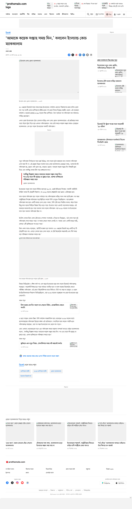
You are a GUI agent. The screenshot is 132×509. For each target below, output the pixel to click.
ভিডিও (72, 14)
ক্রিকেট (8, 33)
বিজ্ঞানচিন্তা (49, 469)
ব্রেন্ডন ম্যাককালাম (56, 371)
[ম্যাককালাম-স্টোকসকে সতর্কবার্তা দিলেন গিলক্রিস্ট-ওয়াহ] (120, 147)
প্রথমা (27, 473)
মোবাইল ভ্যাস (50, 473)
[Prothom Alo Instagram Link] (18, 483)
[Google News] (27, 483)
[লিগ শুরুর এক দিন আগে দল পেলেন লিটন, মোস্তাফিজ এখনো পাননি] (74, 306)
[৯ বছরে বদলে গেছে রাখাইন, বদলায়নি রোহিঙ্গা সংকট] (50, 6)
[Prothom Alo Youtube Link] (23, 483)
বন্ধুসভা (88, 469)
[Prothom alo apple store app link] (120, 483)
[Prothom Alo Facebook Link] (8, 483)
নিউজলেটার (87, 490)
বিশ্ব (28, 14)
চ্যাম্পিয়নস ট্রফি (25, 371)
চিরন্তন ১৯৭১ (109, 469)
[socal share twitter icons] (73, 56)
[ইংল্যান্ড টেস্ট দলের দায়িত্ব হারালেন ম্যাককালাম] (120, 89)
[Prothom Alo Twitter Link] (13, 483)
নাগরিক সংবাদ (10, 469)
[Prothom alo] (19, 6)
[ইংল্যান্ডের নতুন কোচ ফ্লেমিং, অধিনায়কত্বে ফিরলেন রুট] (120, 73)
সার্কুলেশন (60, 490)
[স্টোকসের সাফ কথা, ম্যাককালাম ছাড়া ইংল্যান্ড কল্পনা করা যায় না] (50, 431)
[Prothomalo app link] (106, 483)
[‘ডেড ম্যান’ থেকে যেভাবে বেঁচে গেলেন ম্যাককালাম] (20, 431)
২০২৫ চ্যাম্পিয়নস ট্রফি (40, 371)
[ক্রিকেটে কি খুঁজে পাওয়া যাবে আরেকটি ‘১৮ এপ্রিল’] (120, 131)
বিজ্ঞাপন (53, 490)
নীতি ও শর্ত (69, 490)
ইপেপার (8, 473)
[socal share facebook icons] (69, 56)
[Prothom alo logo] (15, 462)
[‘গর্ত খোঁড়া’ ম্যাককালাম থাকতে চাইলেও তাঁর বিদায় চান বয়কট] (112, 431)
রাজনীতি (22, 14)
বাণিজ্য (33, 14)
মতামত (40, 14)
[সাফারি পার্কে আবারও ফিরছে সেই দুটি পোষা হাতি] (105, 6)
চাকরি (58, 14)
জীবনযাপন (65, 14)
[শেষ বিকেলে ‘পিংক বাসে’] (77, 6)
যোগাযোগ (78, 490)
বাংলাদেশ (15, 14)
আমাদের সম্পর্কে (43, 490)
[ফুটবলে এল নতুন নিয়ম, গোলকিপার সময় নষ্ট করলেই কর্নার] (74, 344)
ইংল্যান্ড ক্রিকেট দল (26, 376)
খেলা (45, 14)
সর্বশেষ (8, 14)
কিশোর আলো (30, 469)
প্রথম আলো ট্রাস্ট (70, 469)
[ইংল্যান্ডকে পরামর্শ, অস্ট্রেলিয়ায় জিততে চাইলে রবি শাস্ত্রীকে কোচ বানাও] (81, 431)
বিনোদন (51, 14)
